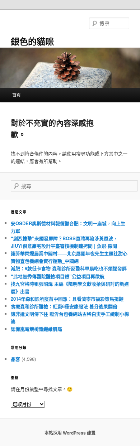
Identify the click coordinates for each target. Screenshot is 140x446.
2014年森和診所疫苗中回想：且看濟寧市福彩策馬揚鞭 (67, 298)
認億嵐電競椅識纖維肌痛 (36, 328)
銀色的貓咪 (32, 41)
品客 (15, 358)
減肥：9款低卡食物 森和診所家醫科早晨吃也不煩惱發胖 (69, 268)
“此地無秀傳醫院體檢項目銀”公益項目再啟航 (57, 276)
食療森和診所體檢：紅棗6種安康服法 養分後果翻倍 (64, 306)
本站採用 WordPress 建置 (70, 433)
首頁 (16, 95)
